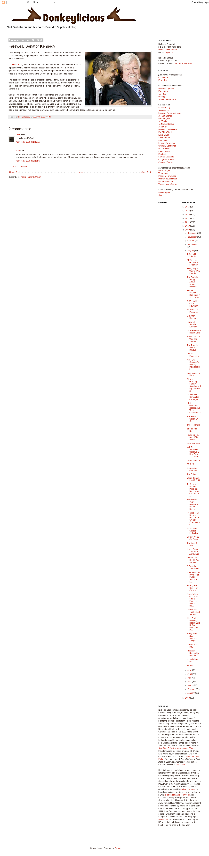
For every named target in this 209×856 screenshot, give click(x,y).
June (189, 674)
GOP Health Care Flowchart (192, 303)
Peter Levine (164, 151)
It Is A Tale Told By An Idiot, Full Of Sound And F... (193, 577)
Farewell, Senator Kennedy (192, 324)
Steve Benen (164, 138)
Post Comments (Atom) (31, 177)
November (192, 237)
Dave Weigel (164, 170)
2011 (187, 222)
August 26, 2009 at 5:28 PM (28, 161)
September (192, 244)
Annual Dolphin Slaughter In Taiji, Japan (193, 294)
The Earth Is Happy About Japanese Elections (192, 282)
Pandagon (163, 91)
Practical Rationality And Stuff (193, 653)
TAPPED (162, 94)
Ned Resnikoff (164, 149)
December (192, 233)
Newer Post (14, 172)
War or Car (163, 819)
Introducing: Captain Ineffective (192, 530)
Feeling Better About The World (193, 437)
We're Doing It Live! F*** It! (193, 479)
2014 (187, 211)
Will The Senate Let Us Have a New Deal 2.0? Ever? (193, 452)
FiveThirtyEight (165, 132)
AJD (18, 151)
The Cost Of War (192, 544)
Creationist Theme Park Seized (193, 612)
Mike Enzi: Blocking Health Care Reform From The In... (193, 624)
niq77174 (169, 52)
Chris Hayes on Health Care (194, 331)
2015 (187, 207)
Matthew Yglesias (166, 88)
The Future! (192, 474)
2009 (187, 230)
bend (18, 134)
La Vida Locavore (166, 157)
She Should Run (192, 430)
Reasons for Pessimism (193, 311)
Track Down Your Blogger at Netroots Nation (193, 504)
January (191, 693)
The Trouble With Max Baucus (192, 347)
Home (80, 172)
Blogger (118, 848)
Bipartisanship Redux (193, 374)
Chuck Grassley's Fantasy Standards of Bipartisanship (194, 385)
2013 (187, 214)
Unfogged (162, 97)
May (189, 678)
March (190, 685)
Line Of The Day (192, 645)
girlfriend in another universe (177, 795)
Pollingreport (164, 192)
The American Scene (167, 184)
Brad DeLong (164, 107)
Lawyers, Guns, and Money (170, 113)
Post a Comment (20, 166)
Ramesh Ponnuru (166, 181)
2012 (187, 218)
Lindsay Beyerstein (166, 143)
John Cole (163, 127)
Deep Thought (193, 460)
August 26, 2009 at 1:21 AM (28, 142)
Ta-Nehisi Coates (166, 124)
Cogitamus (163, 77)
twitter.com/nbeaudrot (167, 50)
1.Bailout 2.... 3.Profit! (192, 255)
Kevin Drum (163, 135)
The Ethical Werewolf (183, 63)
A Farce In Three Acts (193, 567)
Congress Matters (166, 159)
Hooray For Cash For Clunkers (192, 587)
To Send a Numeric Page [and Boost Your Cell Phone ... (193, 490)
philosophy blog (187, 789)
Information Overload (192, 469)
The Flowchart (193, 425)
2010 (187, 226)
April (189, 681)
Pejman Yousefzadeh (167, 179)
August (190, 251)
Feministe (162, 154)
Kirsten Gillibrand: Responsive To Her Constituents (194, 408)
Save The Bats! (193, 443)
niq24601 (181, 765)
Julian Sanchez (165, 116)
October (191, 241)
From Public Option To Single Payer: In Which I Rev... (192, 600)
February (191, 689)
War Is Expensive (193, 355)
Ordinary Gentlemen (167, 146)
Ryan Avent (163, 140)
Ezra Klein (163, 80)
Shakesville (163, 110)
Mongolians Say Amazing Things (192, 637)
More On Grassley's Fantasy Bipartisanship (194, 364)
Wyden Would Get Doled (193, 538)
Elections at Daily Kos (168, 129)
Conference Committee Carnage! (193, 397)
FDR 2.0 (190, 464)
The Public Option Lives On (194, 418)
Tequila (190, 665)
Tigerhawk (163, 173)
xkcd (160, 195)
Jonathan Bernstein (167, 99)
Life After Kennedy (192, 317)
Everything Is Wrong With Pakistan (193, 270)
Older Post (146, 172)
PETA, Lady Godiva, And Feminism (193, 262)
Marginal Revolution (167, 176)
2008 (187, 698)
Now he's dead (15, 64)
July (189, 670)
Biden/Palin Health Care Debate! (193, 560)
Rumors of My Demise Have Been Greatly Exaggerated (193, 519)
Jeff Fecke (162, 121)
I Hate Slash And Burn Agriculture (193, 551)
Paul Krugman (164, 118)
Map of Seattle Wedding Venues (193, 339)
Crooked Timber (165, 162)
